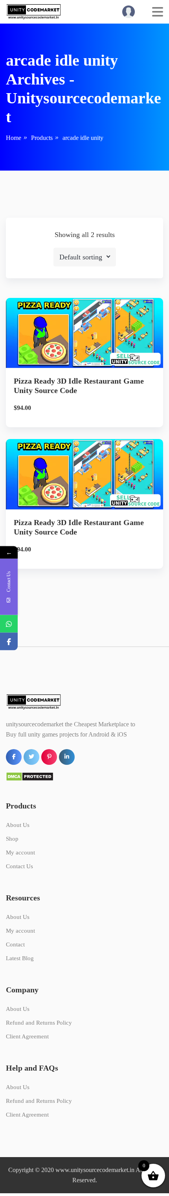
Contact (15, 944)
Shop (12, 839)
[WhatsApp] (9, 623)
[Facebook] (9, 641)
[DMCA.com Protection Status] (29, 776)
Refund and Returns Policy (39, 1023)
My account (20, 852)
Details (90, 349)
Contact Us (19, 866)
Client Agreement (27, 1036)
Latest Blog (20, 958)
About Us (17, 825)
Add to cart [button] (85, 376)
